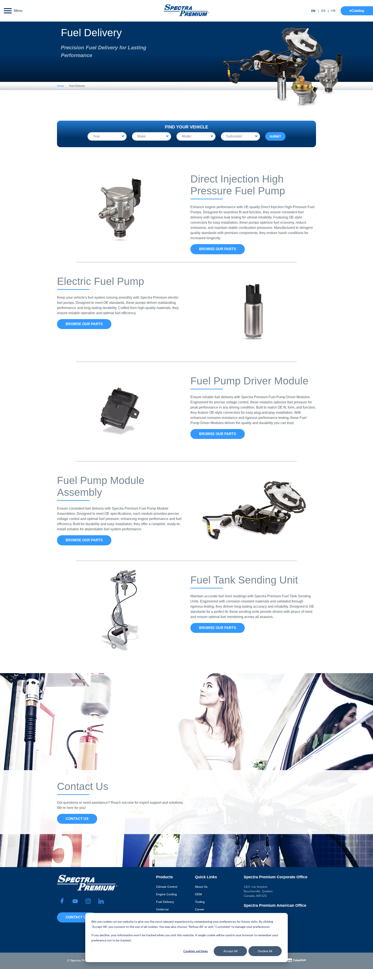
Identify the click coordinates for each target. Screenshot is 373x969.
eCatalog (356, 10)
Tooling (200, 901)
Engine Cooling (166, 894)
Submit (275, 136)
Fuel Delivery (165, 901)
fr (333, 10)
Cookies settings (195, 951)
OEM (198, 894)
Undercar (162, 909)
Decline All (265, 951)
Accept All (230, 951)
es (323, 10)
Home (60, 85)
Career (199, 909)
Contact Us (77, 819)
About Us (201, 886)
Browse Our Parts (217, 249)
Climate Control (166, 886)
